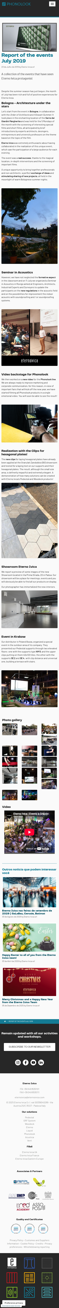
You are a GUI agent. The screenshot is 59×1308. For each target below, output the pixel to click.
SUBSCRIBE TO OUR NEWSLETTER (29, 1047)
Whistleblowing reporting (37, 1247)
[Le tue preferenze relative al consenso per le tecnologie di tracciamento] (13, 1303)
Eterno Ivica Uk (29, 1152)
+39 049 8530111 (31, 1092)
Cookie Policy (27, 1244)
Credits (39, 1244)
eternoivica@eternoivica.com (29, 1097)
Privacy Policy (16, 1240)
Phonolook (29, 1134)
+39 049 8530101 (31, 1089)
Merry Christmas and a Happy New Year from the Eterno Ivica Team (27, 1001)
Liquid (29, 1131)
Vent (29, 1141)
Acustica (29, 1137)
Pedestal (29, 1117)
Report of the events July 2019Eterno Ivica (16, 4)
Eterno (29, 1127)
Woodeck (29, 1124)
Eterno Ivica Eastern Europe (29, 1159)
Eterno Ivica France (29, 1155)
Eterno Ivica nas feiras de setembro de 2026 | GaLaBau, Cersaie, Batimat (27, 912)
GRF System (29, 1121)
